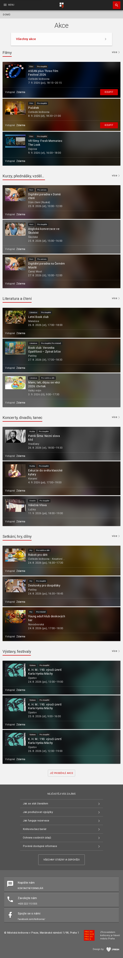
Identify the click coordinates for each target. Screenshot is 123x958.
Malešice (33, 321)
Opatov (32, 677)
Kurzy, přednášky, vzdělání (25, 176)
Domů (6, 14)
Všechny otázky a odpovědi (61, 859)
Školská (33, 237)
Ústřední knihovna (38, 78)
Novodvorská (36, 624)
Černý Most (35, 271)
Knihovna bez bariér (35, 829)
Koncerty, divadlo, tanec (22, 417)
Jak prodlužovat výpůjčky (38, 812)
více (114, 52)
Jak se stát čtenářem (35, 803)
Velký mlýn (34, 390)
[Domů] (61, 5)
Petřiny (32, 355)
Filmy (7, 52)
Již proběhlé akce (61, 773)
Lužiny (32, 509)
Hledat (115, 5)
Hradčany (33, 443)
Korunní (32, 478)
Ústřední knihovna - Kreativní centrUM (50, 558)
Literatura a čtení (17, 298)
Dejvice (32, 149)
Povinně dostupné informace (40, 846)
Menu (8, 5)
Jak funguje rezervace (36, 820)
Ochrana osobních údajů (37, 837)
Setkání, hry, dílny (17, 536)
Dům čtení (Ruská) (39, 202)
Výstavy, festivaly (17, 651)
